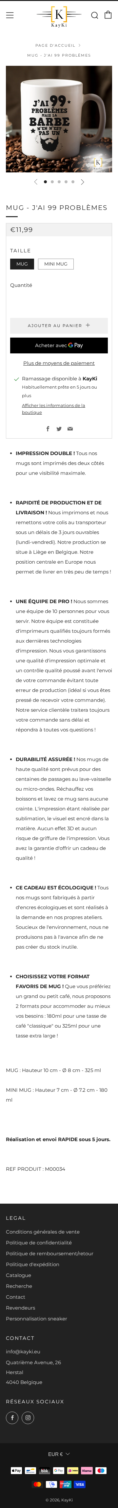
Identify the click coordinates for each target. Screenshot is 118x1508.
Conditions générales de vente (43, 1232)
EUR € (55, 1454)
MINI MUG (56, 264)
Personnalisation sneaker (36, 1319)
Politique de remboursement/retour (49, 1253)
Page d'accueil (55, 45)
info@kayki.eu (23, 1351)
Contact (15, 1297)
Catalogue (18, 1275)
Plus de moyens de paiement (59, 363)
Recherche (19, 1286)
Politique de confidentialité (39, 1243)
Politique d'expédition (32, 1264)
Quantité (21, 285)
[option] (59, 119)
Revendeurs (20, 1308)
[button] (45, 181)
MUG (22, 264)
